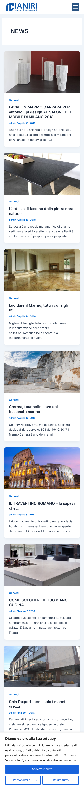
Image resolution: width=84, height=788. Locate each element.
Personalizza (21, 780)
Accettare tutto (42, 769)
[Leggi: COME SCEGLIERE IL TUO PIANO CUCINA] (41, 565)
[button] (75, 7)
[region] (42, 760)
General (14, 100)
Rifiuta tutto (61, 780)
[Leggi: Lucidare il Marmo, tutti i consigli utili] (41, 270)
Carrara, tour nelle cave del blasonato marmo (33, 409)
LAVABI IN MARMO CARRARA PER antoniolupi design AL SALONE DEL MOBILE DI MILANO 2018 (40, 112)
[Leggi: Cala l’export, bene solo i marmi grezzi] (41, 666)
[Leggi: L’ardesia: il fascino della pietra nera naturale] (41, 173)
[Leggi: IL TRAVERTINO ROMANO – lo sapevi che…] (41, 468)
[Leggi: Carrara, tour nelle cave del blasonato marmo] (41, 371)
